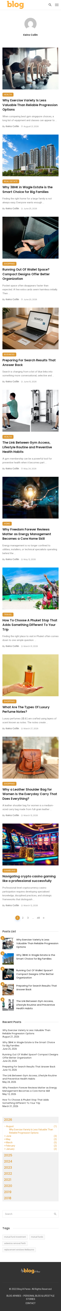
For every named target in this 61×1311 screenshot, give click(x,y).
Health (8, 94)
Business (9, 354)
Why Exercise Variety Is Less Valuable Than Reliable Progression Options (30, 105)
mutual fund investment (15, 1237)
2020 (8, 1186)
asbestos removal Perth (15, 1243)
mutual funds (37, 1237)
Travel (8, 614)
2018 (7, 1198)
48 (38, 917)
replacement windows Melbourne (19, 1250)
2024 (8, 1161)
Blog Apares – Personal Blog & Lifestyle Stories (30, 1297)
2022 (8, 1173)
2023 (8, 1167)
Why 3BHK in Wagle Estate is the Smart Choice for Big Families (27, 189)
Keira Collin (30, 35)
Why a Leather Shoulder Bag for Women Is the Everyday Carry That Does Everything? (29, 794)
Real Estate (11, 181)
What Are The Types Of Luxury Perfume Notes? (26, 709)
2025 (8, 1155)
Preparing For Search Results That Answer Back (29, 362)
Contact (31, 1303)
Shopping (9, 263)
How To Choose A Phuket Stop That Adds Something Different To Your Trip (29, 625)
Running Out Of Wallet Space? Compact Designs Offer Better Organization (26, 274)
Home (7, 523)
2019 (7, 1192)
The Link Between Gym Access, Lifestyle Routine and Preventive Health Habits (27, 447)
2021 (7, 1179)
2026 (8, 1119)
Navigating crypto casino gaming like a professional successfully (29, 878)
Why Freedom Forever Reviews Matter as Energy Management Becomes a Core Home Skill (26, 534)
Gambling (9, 870)
